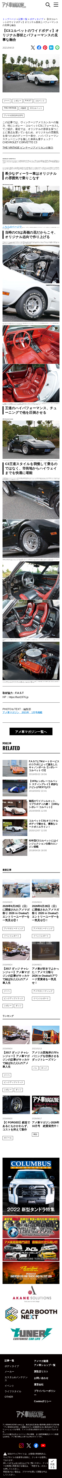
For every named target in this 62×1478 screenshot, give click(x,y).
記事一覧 (22, 19)
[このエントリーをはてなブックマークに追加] (51, 47)
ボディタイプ (36, 19)
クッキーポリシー (19, 1463)
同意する (52, 1464)
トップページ (9, 19)
